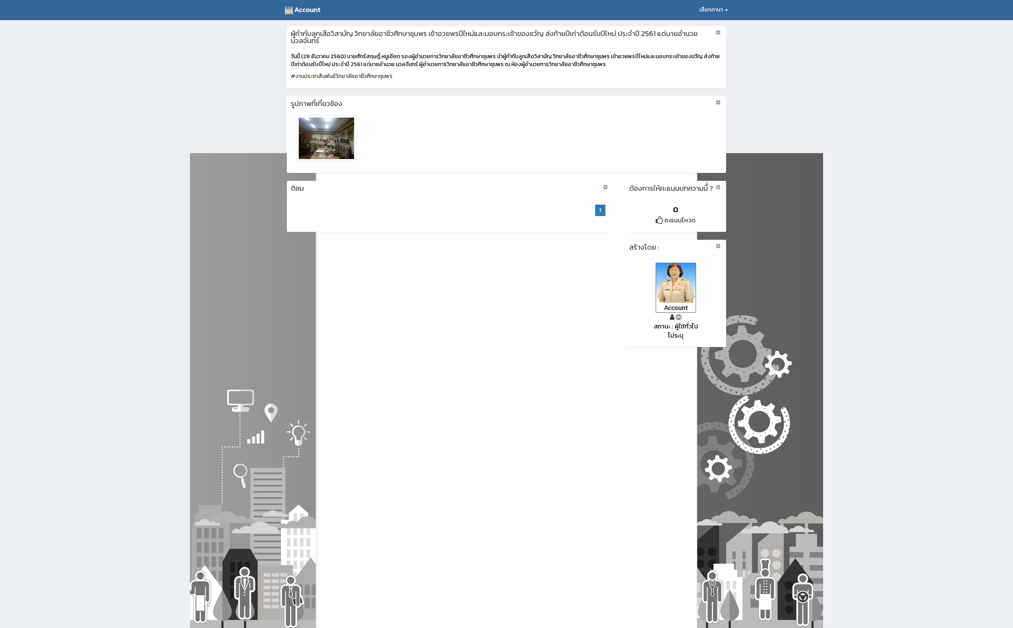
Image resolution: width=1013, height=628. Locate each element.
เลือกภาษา (711, 10)
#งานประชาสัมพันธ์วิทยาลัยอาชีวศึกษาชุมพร (342, 76)
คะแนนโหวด (679, 220)
